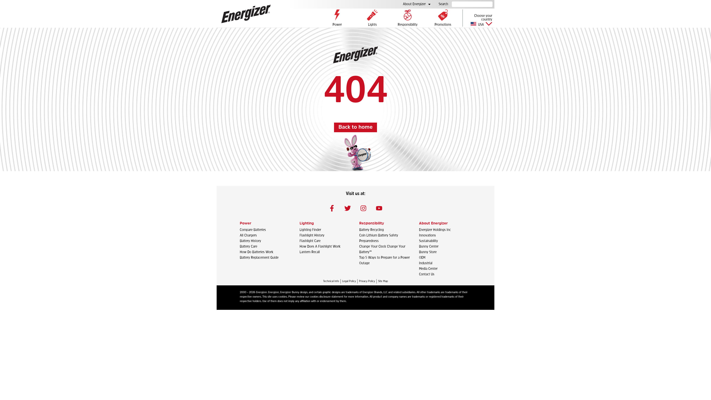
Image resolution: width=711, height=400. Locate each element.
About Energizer (414, 4)
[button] (478, 20)
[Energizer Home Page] (246, 14)
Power (245, 223)
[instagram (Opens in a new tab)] (363, 208)
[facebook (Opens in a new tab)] (332, 208)
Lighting (307, 223)
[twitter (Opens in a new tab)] (347, 208)
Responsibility (371, 223)
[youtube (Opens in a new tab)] (379, 208)
